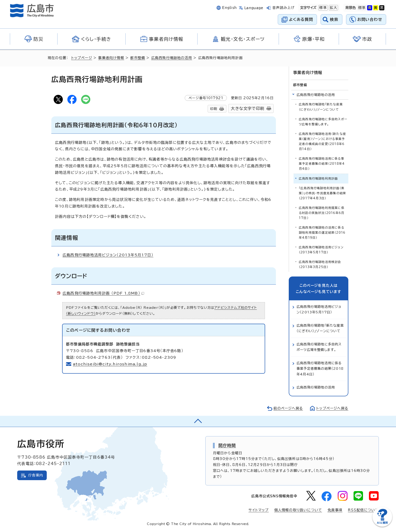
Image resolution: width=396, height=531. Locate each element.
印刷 (213, 108)
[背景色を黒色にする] (381, 7)
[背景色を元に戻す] (362, 7)
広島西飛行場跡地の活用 (171, 58)
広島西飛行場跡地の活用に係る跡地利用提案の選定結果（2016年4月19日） (322, 232)
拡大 (333, 7)
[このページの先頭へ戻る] (198, 421)
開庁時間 (227, 445)
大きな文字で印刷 (247, 108)
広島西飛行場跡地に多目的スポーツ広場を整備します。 (323, 122)
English (229, 7)
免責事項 (334, 510)
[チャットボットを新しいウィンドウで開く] (382, 525)
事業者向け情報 (111, 58)
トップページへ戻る (332, 408)
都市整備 (137, 58)
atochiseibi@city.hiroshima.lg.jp (110, 364)
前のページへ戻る (288, 408)
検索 (334, 19)
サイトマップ (258, 510)
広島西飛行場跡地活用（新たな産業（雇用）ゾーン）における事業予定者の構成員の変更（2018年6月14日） (322, 141)
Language (253, 8)
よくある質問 (301, 19)
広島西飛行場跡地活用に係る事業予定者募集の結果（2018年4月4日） (322, 163)
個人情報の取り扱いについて (298, 510)
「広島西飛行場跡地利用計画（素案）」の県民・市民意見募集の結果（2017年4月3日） (322, 193)
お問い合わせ (369, 19)
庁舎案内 (35, 475)
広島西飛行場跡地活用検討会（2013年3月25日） (320, 264)
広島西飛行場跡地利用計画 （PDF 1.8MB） (101, 293)
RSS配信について (363, 510)
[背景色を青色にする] (369, 7)
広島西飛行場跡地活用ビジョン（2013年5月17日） (108, 255)
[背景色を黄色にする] (375, 7)
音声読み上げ (283, 7)
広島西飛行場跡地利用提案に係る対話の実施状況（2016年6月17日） (321, 212)
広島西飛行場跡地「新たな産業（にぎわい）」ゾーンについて (321, 107)
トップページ (81, 58)
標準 (322, 7)
